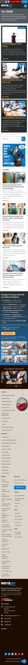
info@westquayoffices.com (11, 615)
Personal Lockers (6, 458)
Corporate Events (7, 430)
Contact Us (18, 525)
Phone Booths (6, 461)
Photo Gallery (18, 519)
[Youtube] (15, 654)
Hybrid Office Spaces (8, 427)
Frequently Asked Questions (19, 499)
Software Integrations (5, 540)
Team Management (5, 495)
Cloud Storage (6, 552)
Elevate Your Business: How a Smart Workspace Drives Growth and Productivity (13, 187)
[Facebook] (6, 654)
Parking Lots (5, 470)
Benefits (3, 476)
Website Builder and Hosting (6, 505)
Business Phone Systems (6, 509)
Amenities (4, 433)
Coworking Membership (8, 395)
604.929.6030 (7, 618)
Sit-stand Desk (6, 446)
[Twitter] (12, 654)
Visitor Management (5, 490)
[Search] (23, 139)
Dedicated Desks (6, 401)
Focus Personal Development (6, 567)
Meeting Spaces (6, 404)
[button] (3, 378)
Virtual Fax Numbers (4, 521)
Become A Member (15, 1)
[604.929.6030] (2, 618)
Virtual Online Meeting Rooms (6, 525)
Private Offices (6, 398)
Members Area (19, 483)
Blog (16, 506)
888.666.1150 (7, 621)
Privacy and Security (5, 545)
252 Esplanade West (9, 607)
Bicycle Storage (6, 464)
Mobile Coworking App (7, 500)
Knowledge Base (19, 495)
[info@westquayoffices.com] (2, 615)
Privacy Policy (18, 537)
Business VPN (5, 549)
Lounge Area (5, 437)
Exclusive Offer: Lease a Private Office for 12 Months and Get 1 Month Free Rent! (13, 275)
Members (24, 1)
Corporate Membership (8, 410)
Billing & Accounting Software (5, 556)
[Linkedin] (9, 654)
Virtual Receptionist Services (5, 515)
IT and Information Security (7, 530)
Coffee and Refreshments (9, 440)
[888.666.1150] (2, 621)
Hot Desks (4, 421)
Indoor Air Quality (6, 449)
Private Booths (6, 455)
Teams (4, 424)
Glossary (17, 503)
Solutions (4, 392)
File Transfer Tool (6, 571)
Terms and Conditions (18, 533)
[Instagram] (19, 654)
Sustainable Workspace (5, 485)
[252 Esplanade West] (2, 606)
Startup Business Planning (6, 562)
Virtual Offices (6, 418)
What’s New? (18, 516)
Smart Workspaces (5, 481)
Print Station (5, 452)
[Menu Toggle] (25, 6)
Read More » (5, 59)
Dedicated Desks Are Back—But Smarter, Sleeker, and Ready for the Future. (13, 218)
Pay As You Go (6, 407)
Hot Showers (5, 473)
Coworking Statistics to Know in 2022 (14, 118)
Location (17, 513)
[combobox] (12, 139)
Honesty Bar (5, 467)
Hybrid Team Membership (5, 414)
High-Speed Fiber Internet (9, 443)
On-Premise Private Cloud (5, 575)
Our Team (17, 522)
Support (16, 492)
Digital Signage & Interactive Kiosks (7, 535)
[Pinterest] (22, 654)
